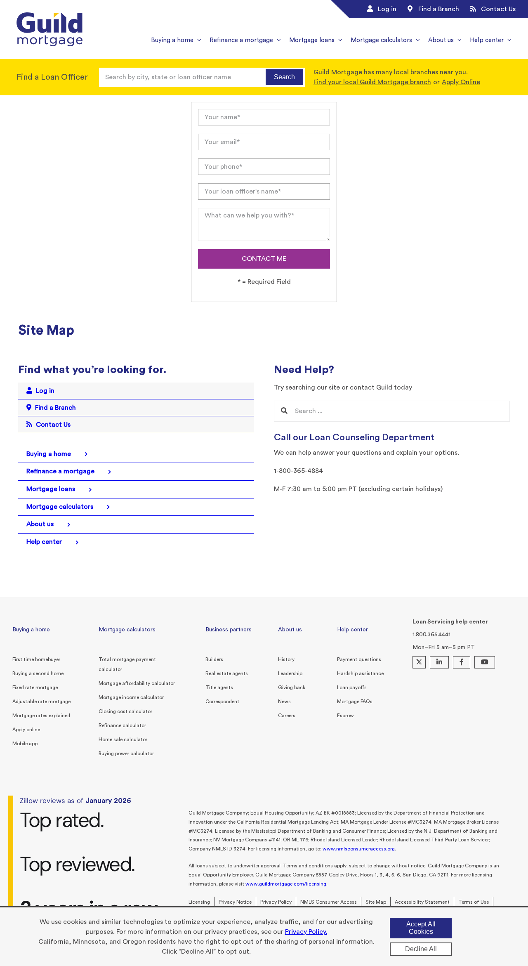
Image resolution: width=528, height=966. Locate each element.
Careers (286, 715)
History (286, 659)
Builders (214, 659)
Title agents (219, 687)
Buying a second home (38, 673)
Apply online (26, 729)
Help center (352, 630)
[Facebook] (461, 662)
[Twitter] (419, 662)
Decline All (421, 948)
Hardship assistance (360, 673)
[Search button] (284, 411)
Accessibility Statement (422, 902)
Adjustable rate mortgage (41, 701)
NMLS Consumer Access (328, 902)
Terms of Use (473, 902)
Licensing (199, 902)
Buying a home (31, 630)
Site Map (375, 902)
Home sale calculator (123, 739)
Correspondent (222, 701)
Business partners (228, 630)
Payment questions (359, 659)
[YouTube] (484, 662)
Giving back (291, 687)
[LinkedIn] (439, 662)
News (284, 701)
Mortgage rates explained (41, 715)
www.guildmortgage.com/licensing (285, 883)
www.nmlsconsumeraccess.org (359, 848)
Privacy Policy (276, 902)
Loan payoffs (352, 687)
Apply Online (461, 82)
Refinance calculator (122, 725)
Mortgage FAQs (354, 701)
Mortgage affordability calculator (137, 683)
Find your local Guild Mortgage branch (372, 82)
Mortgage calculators (127, 630)
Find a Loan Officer (52, 77)
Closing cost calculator (125, 711)
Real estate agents (226, 673)
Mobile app (25, 743)
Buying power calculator (126, 753)
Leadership (290, 673)
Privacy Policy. (306, 931)
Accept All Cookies (421, 928)
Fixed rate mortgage (35, 687)
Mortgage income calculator (131, 697)
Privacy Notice (235, 902)
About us (290, 630)
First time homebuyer (36, 659)
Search (284, 76)
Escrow (345, 715)
